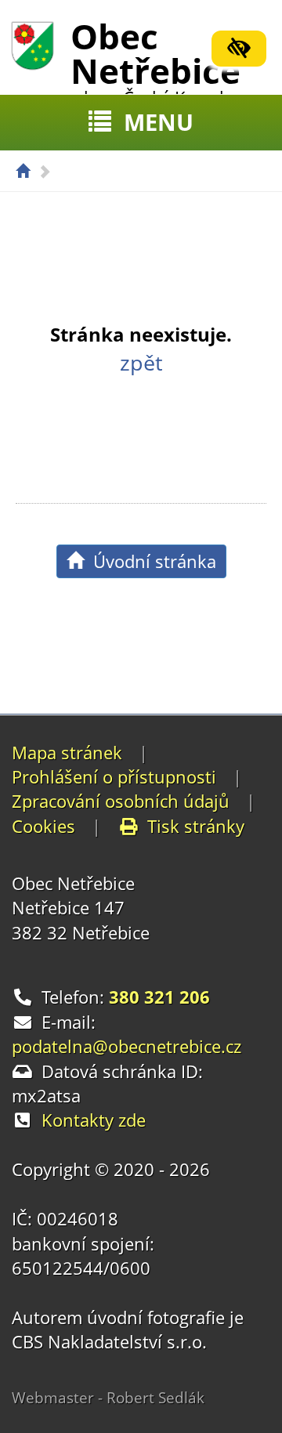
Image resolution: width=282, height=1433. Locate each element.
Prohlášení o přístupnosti (114, 776)
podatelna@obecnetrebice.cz (126, 1046)
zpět (141, 363)
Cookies (43, 826)
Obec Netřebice (156, 60)
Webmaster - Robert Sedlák (108, 1397)
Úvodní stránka (150, 561)
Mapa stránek (67, 752)
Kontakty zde (94, 1119)
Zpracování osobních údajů (121, 800)
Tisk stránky (195, 826)
